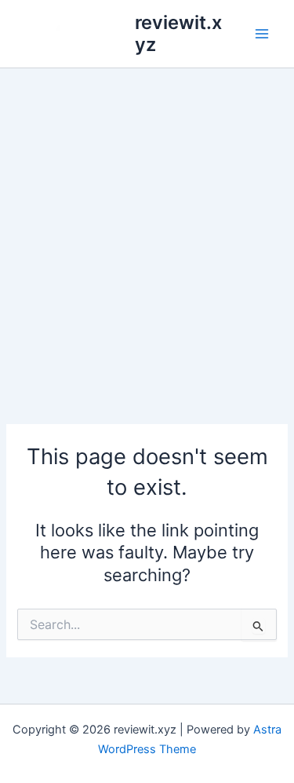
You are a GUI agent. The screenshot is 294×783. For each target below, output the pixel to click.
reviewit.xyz (178, 33)
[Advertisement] (147, 223)
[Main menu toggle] (261, 33)
